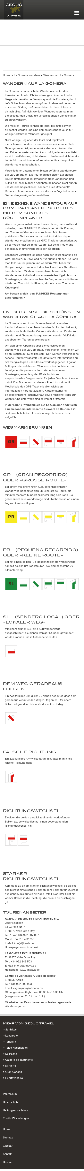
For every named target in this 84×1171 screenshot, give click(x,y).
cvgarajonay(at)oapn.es (28, 988)
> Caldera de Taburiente (18, 1059)
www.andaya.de (30, 969)
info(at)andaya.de (25, 965)
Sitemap (8, 1137)
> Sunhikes (10, 1029)
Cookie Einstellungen (16, 1118)
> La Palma (10, 1053)
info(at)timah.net (24, 943)
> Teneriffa (9, 1041)
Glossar (8, 1145)
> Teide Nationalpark (15, 1047)
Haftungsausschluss (15, 1110)
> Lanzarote (10, 1035)
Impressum (10, 1093)
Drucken (8, 1162)
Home (6, 1129)
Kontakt (7, 1153)
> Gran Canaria (12, 1071)
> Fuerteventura (13, 1077)
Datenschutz (10, 1102)
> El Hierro (9, 1065)
